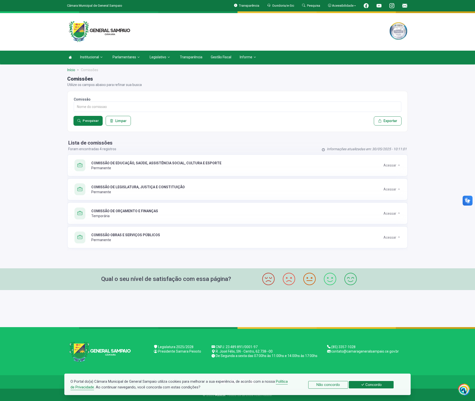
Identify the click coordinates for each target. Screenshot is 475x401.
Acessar (390, 165)
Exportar (390, 121)
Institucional (89, 57)
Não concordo (328, 384)
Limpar (121, 121)
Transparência (191, 57)
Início (71, 70)
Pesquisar (91, 121)
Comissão (82, 99)
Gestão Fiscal (221, 57)
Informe (246, 57)
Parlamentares (124, 57)
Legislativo (158, 57)
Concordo (373, 384)
